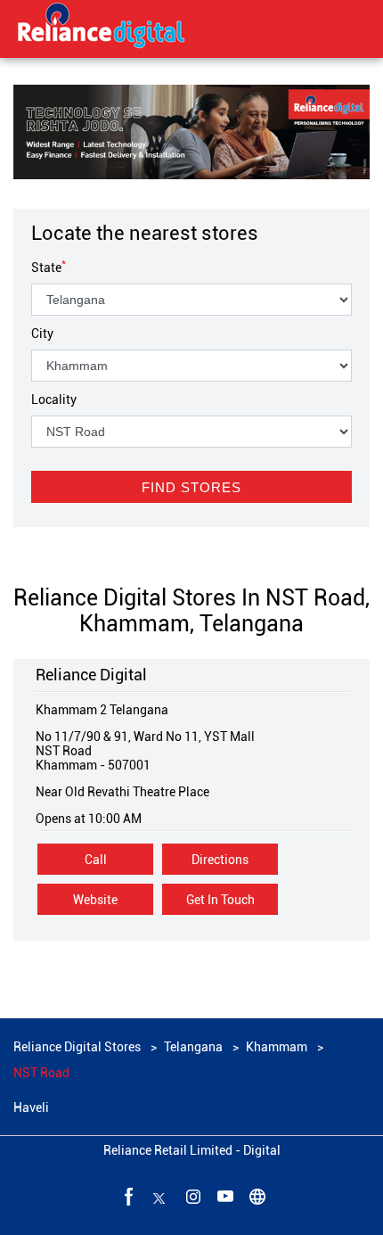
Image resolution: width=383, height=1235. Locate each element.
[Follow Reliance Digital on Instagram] (191, 1195)
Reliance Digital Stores (78, 1047)
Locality (54, 399)
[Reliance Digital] (101, 28)
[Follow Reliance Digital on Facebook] (127, 1195)
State (48, 267)
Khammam (276, 1047)
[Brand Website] (255, 1195)
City (42, 333)
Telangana (193, 1047)
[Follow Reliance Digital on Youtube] (223, 1195)
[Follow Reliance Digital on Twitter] (159, 1195)
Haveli (31, 1107)
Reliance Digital (91, 674)
